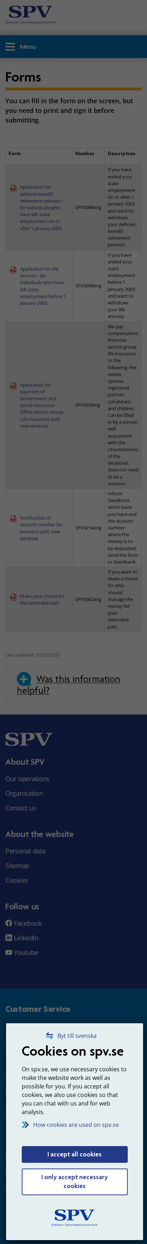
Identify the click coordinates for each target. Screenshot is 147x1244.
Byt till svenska (77, 1036)
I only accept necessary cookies (74, 1181)
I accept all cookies (74, 1154)
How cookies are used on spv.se (76, 1125)
